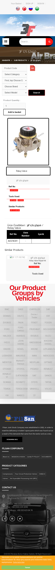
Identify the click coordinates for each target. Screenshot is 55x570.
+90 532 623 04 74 (25, 510)
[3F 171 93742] (17, 257)
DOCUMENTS (46, 457)
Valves (5, 478)
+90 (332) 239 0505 (22, 504)
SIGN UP (29, 4)
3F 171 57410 (35, 60)
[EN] (18, 9)
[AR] (37, 9)
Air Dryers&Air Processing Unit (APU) (23, 478)
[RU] (31, 9)
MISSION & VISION (18, 457)
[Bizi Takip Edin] (4, 518)
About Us (6, 457)
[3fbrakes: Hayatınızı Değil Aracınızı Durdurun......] (25, 417)
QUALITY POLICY (33, 457)
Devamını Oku (12, 439)
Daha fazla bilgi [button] (18, 562)
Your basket (16, 4)
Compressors (8, 474)
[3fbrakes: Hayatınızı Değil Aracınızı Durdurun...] (27, 34)
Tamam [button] (27, 567)
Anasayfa (6, 60)
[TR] (24, 9)
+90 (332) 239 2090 (19, 507)
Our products (20, 60)
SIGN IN (40, 4)
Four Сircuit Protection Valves (26, 474)
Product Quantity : (11, 100)
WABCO (42, 474)
